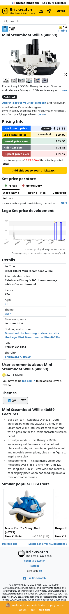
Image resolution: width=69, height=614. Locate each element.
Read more (44, 609)
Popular (34, 566)
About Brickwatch (34, 561)
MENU (60, 11)
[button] (65, 74)
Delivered (59, 192)
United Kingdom (27, 3)
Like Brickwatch (36, 578)
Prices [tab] (12, 185)
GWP (8, 313)
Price (42, 192)
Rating (32, 192)
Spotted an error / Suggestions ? (48, 543)
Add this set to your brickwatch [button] (24, 102)
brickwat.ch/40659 (18, 356)
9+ (6, 304)
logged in (28, 381)
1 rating (62, 30)
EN (40, 570)
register (60, 3)
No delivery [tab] (34, 185)
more (63, 90)
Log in (46, 3)
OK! (33, 610)
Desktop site (9, 543)
